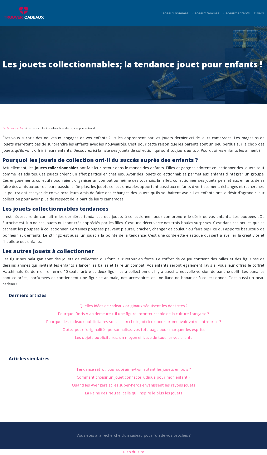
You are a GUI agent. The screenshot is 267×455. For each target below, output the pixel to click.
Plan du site (133, 451)
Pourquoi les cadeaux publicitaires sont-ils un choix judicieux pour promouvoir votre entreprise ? (133, 321)
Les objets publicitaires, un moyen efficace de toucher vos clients (133, 337)
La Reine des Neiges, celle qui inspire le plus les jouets (133, 392)
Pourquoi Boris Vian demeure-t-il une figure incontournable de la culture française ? (133, 313)
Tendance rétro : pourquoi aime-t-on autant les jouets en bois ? (133, 369)
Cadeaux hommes (174, 13)
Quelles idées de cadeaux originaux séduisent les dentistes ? (133, 305)
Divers (259, 13)
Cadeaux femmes (206, 13)
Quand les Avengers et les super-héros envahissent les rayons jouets (133, 385)
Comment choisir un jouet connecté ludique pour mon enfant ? (133, 377)
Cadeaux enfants (236, 13)
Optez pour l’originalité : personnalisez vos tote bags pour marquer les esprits (134, 329)
